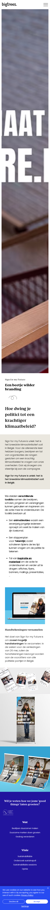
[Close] (46, 890)
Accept (37, 901)
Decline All (13, 901)
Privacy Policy (27, 895)
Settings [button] (25, 906)
